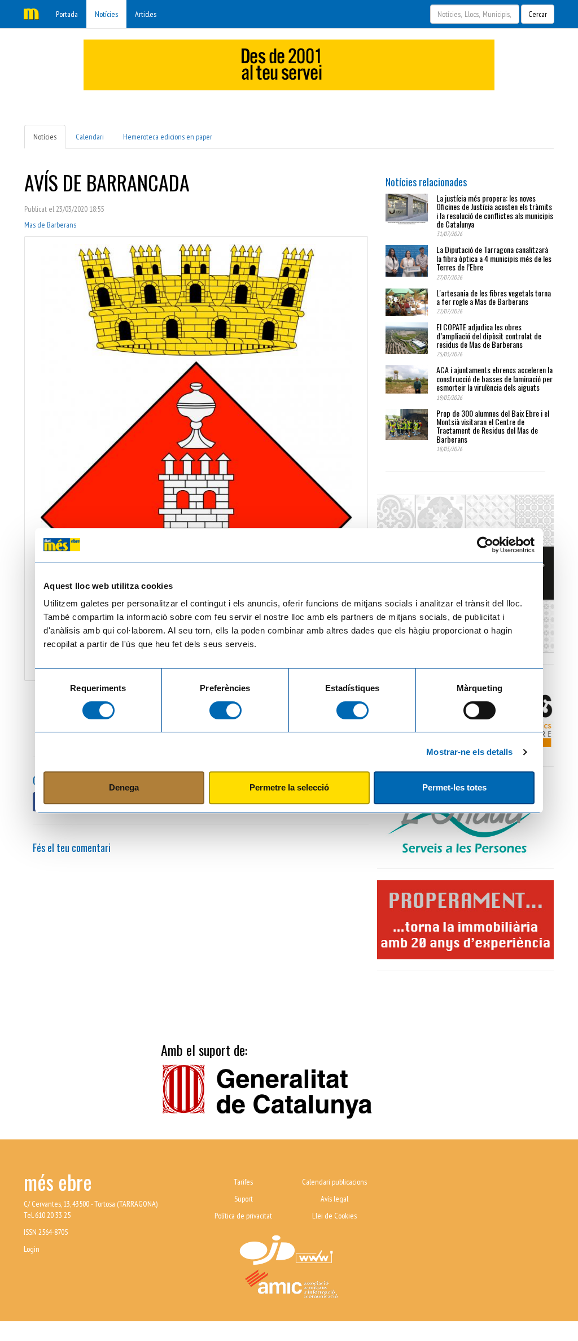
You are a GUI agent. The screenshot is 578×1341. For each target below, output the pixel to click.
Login (32, 1249)
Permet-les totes (454, 787)
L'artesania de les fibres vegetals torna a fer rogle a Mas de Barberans (493, 297)
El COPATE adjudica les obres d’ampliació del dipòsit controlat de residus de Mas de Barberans (488, 335)
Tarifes (243, 1182)
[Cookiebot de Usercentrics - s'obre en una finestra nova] (485, 544)
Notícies (106, 14)
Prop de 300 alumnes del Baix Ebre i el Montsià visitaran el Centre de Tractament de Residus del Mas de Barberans (492, 426)
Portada (67, 14)
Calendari (90, 137)
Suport (243, 1199)
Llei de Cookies (334, 1216)
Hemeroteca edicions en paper (167, 137)
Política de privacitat (243, 1216)
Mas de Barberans (50, 225)
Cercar (537, 14)
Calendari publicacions (334, 1182)
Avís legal (334, 1199)
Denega (124, 787)
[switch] (225, 710)
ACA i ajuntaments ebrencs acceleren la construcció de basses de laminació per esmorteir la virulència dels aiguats (494, 378)
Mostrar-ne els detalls (469, 752)
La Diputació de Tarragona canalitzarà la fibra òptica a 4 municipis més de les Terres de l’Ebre (493, 258)
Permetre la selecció (289, 787)
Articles (145, 14)
